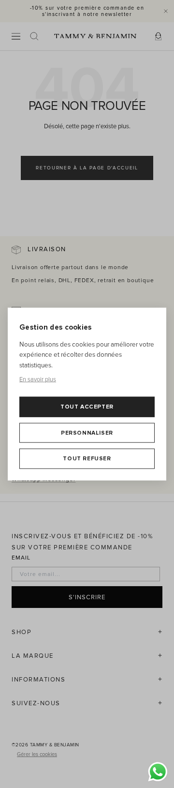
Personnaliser (87, 432)
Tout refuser (87, 458)
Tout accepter (87, 406)
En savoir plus (37, 379)
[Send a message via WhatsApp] (157, 771)
